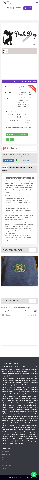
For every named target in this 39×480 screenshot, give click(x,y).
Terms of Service (6, 465)
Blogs (3, 457)
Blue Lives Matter (14, 376)
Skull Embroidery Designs (10, 432)
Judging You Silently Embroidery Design (15, 311)
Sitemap (3, 468)
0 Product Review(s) (30, 81)
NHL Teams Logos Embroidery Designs (23, 427)
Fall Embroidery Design (23, 396)
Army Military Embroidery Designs (18, 371)
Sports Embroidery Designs (28, 432)
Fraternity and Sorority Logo (26, 405)
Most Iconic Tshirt (21, 420)
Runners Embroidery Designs (27, 429)
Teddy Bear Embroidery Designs (13, 434)
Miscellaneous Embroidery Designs (18, 416)
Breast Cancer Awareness (24, 378)
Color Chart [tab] (12, 167)
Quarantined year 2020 (9, 429)
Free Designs (5, 451)
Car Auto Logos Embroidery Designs (25, 380)
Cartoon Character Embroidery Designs (15, 382)
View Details (19, 308)
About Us (4, 460)
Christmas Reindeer (22, 385)
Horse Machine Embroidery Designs (20, 412)
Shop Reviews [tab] (28, 167)
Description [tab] (5, 167)
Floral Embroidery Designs (24, 400)
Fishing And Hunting (8, 400)
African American (27, 367)
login (28, 8)
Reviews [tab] (19, 167)
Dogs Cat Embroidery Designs (20, 394)
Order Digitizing (6, 454)
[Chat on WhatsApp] (34, 474)
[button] (4, 45)
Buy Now (22, 134)
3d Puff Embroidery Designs (11, 367)
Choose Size (18, 312)
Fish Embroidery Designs (28, 398)
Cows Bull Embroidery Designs (18, 389)
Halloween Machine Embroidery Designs (15, 407)
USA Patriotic (19, 443)
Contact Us (4, 463)
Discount (4, 170)
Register (18, 8)
